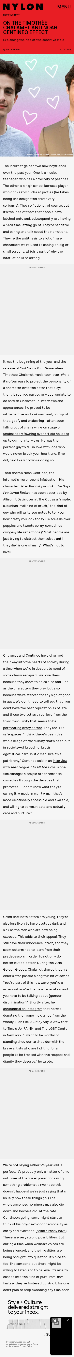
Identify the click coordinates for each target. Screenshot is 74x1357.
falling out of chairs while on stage (30, 427)
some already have (51, 1231)
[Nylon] (23, 7)
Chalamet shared (41, 969)
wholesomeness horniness (23, 1204)
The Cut (44, 499)
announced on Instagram (22, 1009)
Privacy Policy (26, 1346)
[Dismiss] (68, 1320)
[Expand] (55, 1320)
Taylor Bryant (13, 49)
